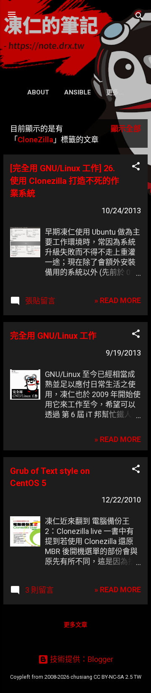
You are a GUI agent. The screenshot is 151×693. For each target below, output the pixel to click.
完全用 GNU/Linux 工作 (53, 336)
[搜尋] (139, 17)
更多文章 (75, 624)
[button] (136, 167)
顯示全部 (126, 128)
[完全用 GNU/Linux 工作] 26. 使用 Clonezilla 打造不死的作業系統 (64, 181)
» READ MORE (117, 300)
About (38, 92)
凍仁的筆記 (75, 35)
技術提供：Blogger (80, 659)
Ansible (77, 92)
